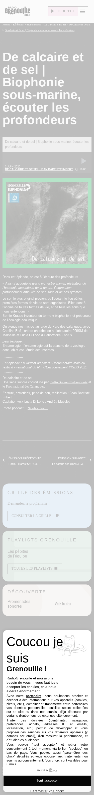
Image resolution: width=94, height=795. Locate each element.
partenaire (33, 696)
